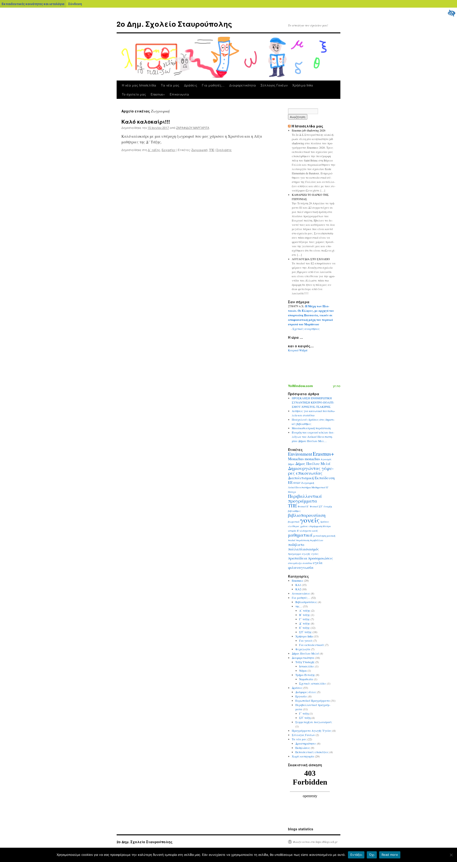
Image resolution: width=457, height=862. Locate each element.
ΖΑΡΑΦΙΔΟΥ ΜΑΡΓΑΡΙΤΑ (192, 128)
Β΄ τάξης (304, 615)
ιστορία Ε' (293, 530)
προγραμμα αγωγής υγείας (303, 553)
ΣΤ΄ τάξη (305, 718)
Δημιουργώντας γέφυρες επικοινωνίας (310, 470)
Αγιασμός (326, 459)
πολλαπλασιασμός (303, 548)
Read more (390, 855)
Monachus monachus (304, 458)
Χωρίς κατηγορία (303, 756)
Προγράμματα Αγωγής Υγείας (312, 730)
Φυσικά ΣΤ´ (316, 506)
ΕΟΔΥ (297, 482)
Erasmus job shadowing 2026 (308, 130)
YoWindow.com (300, 386)
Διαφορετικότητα (242, 85)
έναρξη (328, 506)
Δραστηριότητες (305, 743)
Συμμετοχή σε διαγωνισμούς (313, 722)
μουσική (331, 535)
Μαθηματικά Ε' (320, 487)
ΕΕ (290, 482)
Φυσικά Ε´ (303, 506)
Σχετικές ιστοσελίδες (312, 683)
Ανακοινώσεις (301, 593)
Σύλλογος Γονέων (274, 85)
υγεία (318, 562)
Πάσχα (292, 492)
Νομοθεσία (306, 679)
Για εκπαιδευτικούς (311, 645)
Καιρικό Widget (297, 350)
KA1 (298, 585)
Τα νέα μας (170, 85)
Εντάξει (356, 855)
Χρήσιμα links (302, 85)
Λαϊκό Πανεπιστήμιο (299, 487)
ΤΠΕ (211, 150)
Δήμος (291, 464)
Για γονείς (306, 640)
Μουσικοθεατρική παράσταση (311, 428)
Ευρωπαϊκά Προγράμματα (312, 700)
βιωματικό (293, 521)
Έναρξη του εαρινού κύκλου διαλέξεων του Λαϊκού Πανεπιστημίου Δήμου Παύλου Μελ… (313, 436)
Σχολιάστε (224, 150)
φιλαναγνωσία (300, 567)
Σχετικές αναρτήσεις (306, 329)
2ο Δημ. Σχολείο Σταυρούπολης (174, 24)
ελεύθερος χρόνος (298, 526)
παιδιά (291, 540)
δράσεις (324, 521)
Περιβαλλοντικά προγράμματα (305, 498)
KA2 (298, 589)
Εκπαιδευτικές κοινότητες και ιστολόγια (33, 4)
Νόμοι (303, 670)
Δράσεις (190, 85)
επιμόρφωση (315, 526)
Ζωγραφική (199, 150)
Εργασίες (169, 150)
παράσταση (302, 540)
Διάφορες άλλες (305, 692)
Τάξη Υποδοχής (305, 662)
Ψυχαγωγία (302, 649)
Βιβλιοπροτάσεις (306, 602)
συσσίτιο (307, 563)
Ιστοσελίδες (306, 666)
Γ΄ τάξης (304, 619)
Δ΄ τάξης (154, 150)
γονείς (310, 519)
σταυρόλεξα (295, 563)
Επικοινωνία (179, 94)
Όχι (371, 855)
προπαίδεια (297, 557)
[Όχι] (451, 854)
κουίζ (315, 530)
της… (298, 606)
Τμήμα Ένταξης (305, 675)
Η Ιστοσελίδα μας (307, 126)
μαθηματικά (300, 535)
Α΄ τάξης (304, 610)
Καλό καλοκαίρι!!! (145, 121)
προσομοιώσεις (320, 557)
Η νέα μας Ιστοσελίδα (139, 85)
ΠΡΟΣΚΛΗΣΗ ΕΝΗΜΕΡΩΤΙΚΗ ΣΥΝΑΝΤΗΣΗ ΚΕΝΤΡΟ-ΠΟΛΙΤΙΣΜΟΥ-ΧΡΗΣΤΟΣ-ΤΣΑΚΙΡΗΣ (313, 402)
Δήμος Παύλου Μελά (312, 463)
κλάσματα (306, 530)
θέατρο (327, 526)
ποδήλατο (296, 544)
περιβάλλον (316, 540)
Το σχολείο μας (134, 94)
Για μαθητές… (213, 85)
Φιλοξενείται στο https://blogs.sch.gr (315, 842)
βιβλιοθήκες (294, 511)
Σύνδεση (75, 4)
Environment (300, 454)
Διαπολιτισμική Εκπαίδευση (311, 477)
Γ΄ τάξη (304, 713)
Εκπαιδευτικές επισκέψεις (312, 752)
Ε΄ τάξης (304, 628)
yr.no (336, 386)
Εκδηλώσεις (302, 748)
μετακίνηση (319, 535)
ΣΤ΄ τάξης (305, 632)
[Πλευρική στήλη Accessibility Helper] (451, 13)
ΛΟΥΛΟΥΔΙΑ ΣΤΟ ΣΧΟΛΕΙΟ (311, 259)
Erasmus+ (158, 94)
